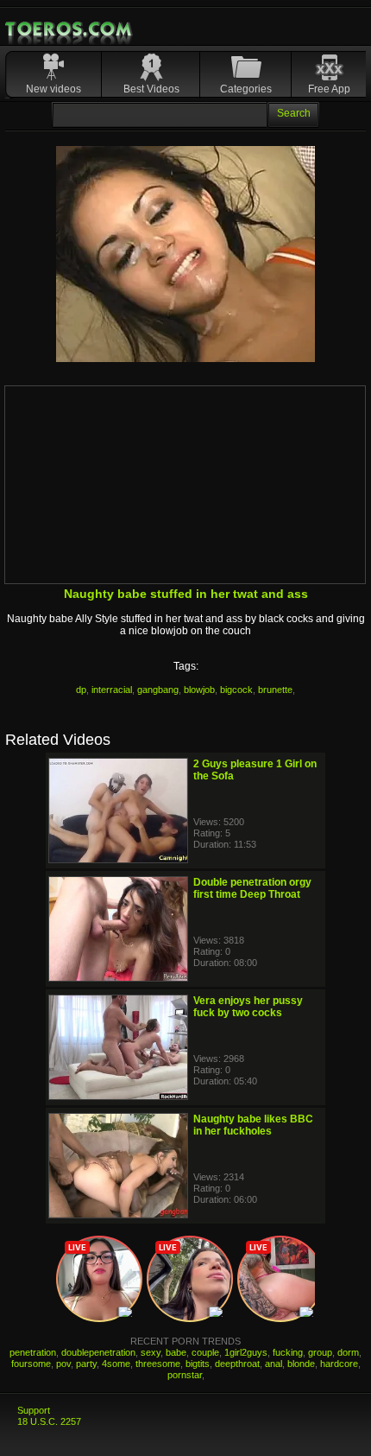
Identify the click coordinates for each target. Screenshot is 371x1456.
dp (81, 689)
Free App (329, 89)
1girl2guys (245, 1352)
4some (116, 1363)
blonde (301, 1363)
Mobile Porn (70, 29)
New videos (53, 89)
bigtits (198, 1363)
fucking (288, 1352)
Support (33, 1410)
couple (205, 1352)
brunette (275, 689)
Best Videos (151, 89)
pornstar (184, 1375)
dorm (348, 1352)
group (320, 1352)
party (86, 1363)
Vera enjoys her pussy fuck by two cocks (248, 1007)
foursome (31, 1363)
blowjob (199, 689)
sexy (150, 1352)
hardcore (339, 1363)
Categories (246, 89)
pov (63, 1363)
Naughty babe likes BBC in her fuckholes (253, 1125)
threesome (157, 1363)
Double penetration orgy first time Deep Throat (252, 888)
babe (176, 1352)
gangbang (158, 689)
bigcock (236, 689)
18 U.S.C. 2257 (49, 1421)
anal (273, 1363)
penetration (32, 1352)
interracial (111, 689)
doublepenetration (98, 1352)
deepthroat (237, 1363)
